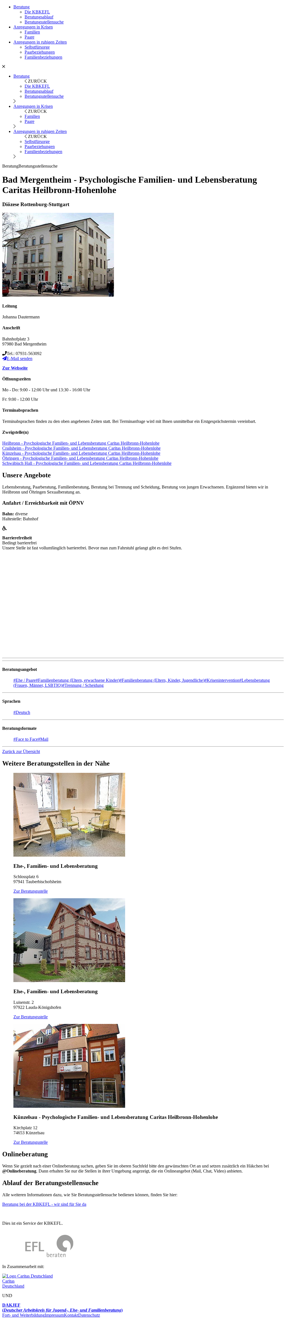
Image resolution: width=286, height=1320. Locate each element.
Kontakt (71, 1315)
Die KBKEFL (37, 11)
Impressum (54, 1315)
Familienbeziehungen (43, 57)
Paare (29, 37)
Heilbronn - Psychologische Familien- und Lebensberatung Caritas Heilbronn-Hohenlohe (80, 443)
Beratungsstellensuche (44, 22)
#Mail (43, 739)
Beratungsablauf (39, 17)
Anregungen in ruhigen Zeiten (40, 42)
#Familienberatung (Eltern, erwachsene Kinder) (78, 680)
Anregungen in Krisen (33, 27)
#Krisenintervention (221, 680)
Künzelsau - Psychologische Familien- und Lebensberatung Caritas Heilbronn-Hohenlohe (81, 453)
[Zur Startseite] (37, 1257)
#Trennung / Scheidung (83, 685)
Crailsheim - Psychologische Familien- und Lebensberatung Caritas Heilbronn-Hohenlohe (81, 448)
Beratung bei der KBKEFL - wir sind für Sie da (44, 1204)
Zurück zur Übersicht (21, 751)
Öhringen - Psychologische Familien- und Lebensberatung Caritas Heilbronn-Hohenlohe (80, 458)
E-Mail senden (19, 358)
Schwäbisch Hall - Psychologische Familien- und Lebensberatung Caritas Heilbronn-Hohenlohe (86, 463)
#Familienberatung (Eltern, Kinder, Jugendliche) (162, 680)
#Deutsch (21, 712)
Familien (32, 32)
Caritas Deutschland (13, 1283)
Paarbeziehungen (40, 52)
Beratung (21, 6)
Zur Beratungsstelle (30, 891)
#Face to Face (25, 739)
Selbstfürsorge (37, 47)
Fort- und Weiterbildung (23, 1315)
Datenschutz (89, 1315)
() (62, 1307)
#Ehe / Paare (24, 680)
